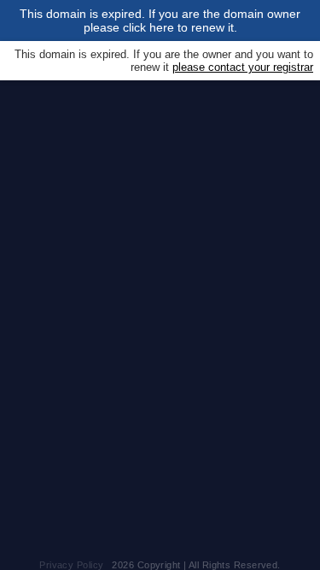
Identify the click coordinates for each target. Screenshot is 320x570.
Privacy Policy (71, 565)
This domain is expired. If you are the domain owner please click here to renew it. (160, 20)
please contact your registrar (242, 67)
